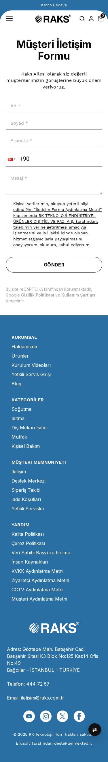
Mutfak (19, 437)
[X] (62, 716)
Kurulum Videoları (31, 365)
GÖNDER (54, 265)
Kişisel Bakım (26, 446)
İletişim (19, 471)
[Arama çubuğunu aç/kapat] (82, 18)
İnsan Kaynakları (30, 562)
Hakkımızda (24, 346)
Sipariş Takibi (26, 490)
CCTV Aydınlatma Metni (37, 589)
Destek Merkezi (29, 481)
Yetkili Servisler (28, 508)
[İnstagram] (46, 716)
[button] (11, 159)
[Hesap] (91, 18)
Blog (16, 383)
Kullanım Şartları (78, 294)
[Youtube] (29, 716)
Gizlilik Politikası (37, 294)
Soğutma (21, 409)
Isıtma (18, 418)
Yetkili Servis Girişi (31, 374)
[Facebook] (79, 716)
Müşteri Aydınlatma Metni (39, 599)
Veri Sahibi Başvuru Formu (41, 552)
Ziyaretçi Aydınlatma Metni (40, 580)
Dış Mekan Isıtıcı (30, 427)
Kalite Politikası (28, 534)
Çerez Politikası (28, 543)
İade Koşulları (26, 499)
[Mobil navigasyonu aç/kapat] (10, 18)
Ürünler (20, 356)
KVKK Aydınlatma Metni (37, 571)
